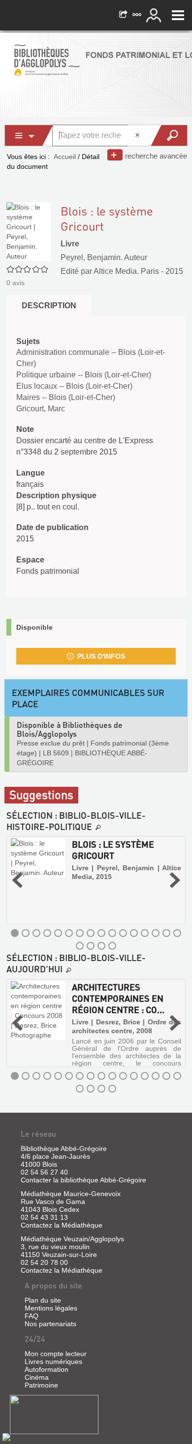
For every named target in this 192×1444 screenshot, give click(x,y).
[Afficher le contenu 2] (26, 933)
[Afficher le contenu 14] (156, 933)
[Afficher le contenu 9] (101, 933)
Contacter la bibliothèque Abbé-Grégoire (83, 1180)
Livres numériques (53, 1361)
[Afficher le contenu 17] (80, 946)
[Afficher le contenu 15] (166, 933)
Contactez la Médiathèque (61, 1225)
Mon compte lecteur (56, 1354)
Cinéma (37, 1377)
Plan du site (43, 1300)
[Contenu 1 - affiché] (15, 933)
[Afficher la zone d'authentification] (155, 15)
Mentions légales (51, 1308)
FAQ (31, 1316)
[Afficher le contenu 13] (145, 933)
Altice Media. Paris (126, 271)
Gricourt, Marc (40, 408)
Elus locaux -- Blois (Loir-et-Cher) (74, 386)
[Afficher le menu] (178, 15)
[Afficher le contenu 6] (69, 933)
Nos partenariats (50, 1324)
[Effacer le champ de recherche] (138, 135)
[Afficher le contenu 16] (177, 933)
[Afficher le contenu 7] (80, 933)
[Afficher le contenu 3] (36, 933)
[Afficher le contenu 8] (91, 933)
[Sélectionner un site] (138, 15)
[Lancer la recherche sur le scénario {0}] (168, 135)
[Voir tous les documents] (98, 827)
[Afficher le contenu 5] (58, 933)
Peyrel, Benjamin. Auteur (104, 257)
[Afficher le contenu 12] (134, 933)
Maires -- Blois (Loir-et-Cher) (65, 397)
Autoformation (46, 1369)
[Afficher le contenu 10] (112, 933)
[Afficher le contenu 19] (101, 946)
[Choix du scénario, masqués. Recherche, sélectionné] (29, 135)
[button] (17, 880)
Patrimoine (41, 1385)
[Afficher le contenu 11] (123, 933)
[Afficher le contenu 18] (91, 946)
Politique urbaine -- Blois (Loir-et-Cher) (83, 375)
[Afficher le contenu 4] (47, 933)
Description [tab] (49, 305)
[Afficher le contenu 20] (112, 946)
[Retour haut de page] (6, 1437)
